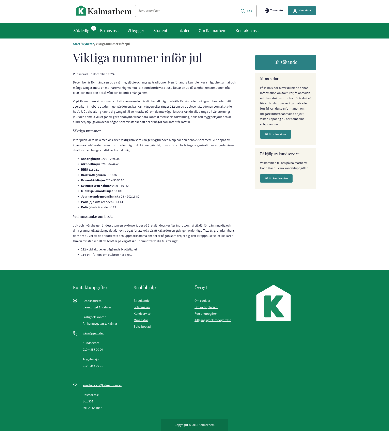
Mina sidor (304, 10)
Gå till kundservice (276, 178)
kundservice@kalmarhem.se (102, 385)
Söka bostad (142, 327)
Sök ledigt (82, 30)
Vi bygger (136, 30)
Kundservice (142, 314)
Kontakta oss (247, 30)
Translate (276, 10)
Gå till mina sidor (275, 134)
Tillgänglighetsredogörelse (212, 320)
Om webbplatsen (206, 307)
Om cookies (202, 301)
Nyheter (88, 44)
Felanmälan (142, 307)
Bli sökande (285, 62)
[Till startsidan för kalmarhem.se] (104, 11)
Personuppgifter (205, 314)
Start (76, 44)
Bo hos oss (109, 30)
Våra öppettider (93, 333)
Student (160, 30)
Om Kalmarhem (212, 30)
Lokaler (182, 30)
